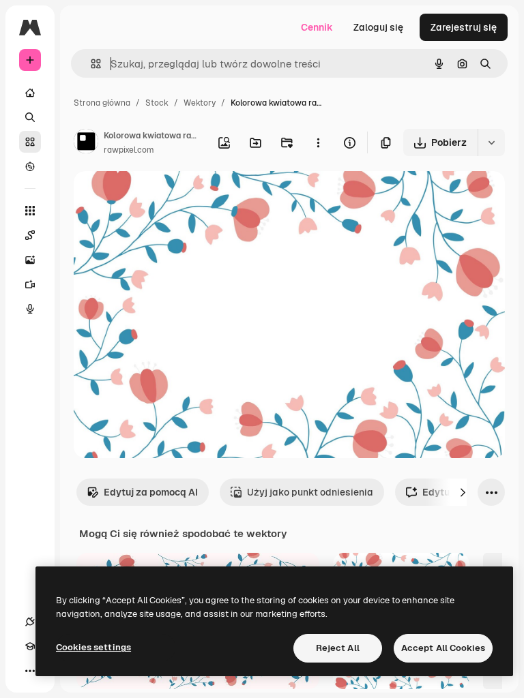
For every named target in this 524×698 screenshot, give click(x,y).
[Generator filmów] (30, 284)
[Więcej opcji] (318, 142)
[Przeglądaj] (30, 166)
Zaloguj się (378, 27)
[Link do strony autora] (86, 143)
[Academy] (30, 646)
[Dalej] (462, 492)
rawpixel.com (129, 150)
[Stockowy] (30, 142)
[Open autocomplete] (90, 64)
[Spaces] (30, 235)
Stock (157, 102)
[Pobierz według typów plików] (491, 142)
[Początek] (30, 93)
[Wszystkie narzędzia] (30, 211)
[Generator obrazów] (30, 260)
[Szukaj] (30, 117)
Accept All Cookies (443, 648)
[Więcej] (30, 671)
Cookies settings (93, 647)
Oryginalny (168, 197)
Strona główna (102, 102)
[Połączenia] (30, 622)
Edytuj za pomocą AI (151, 492)
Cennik (317, 27)
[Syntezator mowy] (30, 309)
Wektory (200, 102)
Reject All (338, 648)
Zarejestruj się (464, 27)
